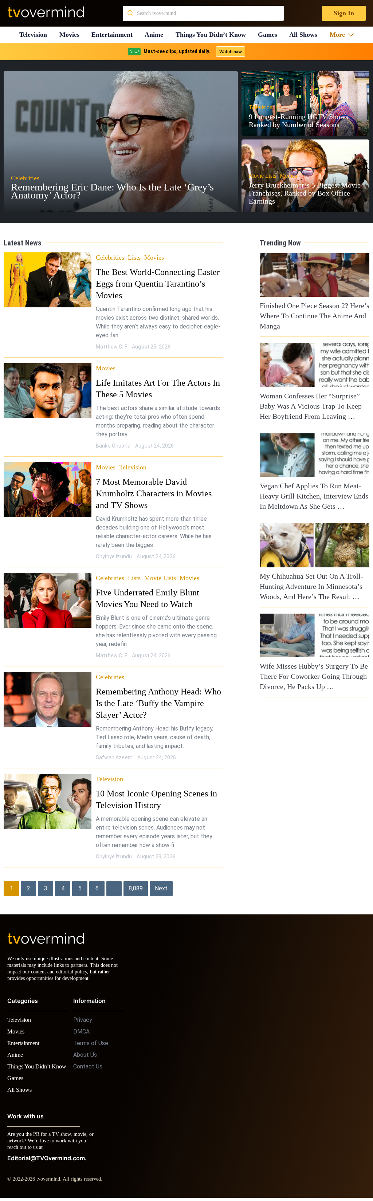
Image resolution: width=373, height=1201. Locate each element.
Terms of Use (90, 1038)
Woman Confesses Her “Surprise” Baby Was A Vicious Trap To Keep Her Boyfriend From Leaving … (309, 406)
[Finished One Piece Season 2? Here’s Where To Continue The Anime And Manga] (314, 275)
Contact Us (87, 1061)
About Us (85, 1049)
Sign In (343, 13)
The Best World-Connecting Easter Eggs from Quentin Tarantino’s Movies (156, 283)
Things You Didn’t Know (213, 35)
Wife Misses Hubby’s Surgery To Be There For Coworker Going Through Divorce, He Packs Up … (311, 676)
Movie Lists (162, 566)
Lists (136, 257)
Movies (70, 35)
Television (33, 35)
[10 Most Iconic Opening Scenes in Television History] (47, 789)
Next (161, 876)
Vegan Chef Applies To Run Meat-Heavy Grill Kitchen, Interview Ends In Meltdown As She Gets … (314, 496)
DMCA (81, 1026)
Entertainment (114, 35)
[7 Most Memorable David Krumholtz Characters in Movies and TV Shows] (47, 489)
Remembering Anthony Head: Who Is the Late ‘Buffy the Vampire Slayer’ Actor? (159, 691)
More (339, 35)
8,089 (136, 876)
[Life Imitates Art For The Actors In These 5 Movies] (47, 390)
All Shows (306, 35)
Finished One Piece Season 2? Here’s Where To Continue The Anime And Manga (313, 315)
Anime (156, 35)
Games (270, 35)
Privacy (82, 1014)
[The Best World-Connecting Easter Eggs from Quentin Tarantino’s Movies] (47, 279)
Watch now (230, 51)
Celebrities (110, 257)
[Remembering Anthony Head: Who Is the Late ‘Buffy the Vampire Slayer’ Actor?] (47, 687)
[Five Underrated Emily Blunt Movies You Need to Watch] (47, 588)
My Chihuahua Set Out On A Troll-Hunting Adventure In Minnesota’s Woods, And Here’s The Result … (308, 586)
